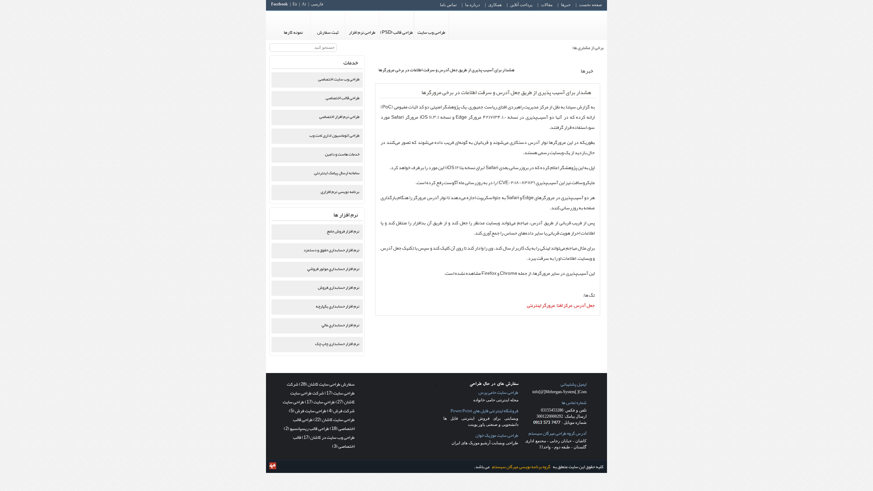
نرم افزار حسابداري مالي (340, 325)
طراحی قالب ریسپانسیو (306, 428)
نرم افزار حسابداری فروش (338, 287)
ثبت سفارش (328, 32)
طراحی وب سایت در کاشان (328, 437)
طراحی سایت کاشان (334, 419)
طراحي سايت (320, 402)
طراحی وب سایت (431, 32)
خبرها (566, 4)
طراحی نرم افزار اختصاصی (339, 117)
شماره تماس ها (574, 402)
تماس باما (448, 4)
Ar (304, 4)
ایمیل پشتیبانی (574, 384)
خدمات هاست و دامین (342, 154)
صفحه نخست (590, 4)
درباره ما (472, 4)
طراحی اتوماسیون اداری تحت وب (334, 135)
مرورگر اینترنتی (541, 305)
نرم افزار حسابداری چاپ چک (337, 344)
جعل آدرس (584, 305)
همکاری (495, 4)
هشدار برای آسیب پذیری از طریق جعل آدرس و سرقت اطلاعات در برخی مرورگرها (506, 92)
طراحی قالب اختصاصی (342, 98)
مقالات (546, 4)
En (295, 4)
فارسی (317, 4)
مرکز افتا (564, 305)
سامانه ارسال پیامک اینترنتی (336, 173)
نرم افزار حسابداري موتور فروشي (333, 269)
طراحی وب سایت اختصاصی (338, 79)
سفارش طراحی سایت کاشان (327, 384)
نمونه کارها (293, 32)
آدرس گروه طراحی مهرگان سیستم (558, 433)
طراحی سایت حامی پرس (498, 392)
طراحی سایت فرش (307, 410)
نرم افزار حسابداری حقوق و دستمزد (331, 250)
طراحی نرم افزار (362, 32)
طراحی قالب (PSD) (396, 32)
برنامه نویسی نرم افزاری (340, 192)
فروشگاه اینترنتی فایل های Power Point (484, 410)
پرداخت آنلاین (521, 4)
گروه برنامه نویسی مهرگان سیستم (521, 466)
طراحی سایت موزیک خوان (496, 435)
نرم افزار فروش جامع (343, 231)
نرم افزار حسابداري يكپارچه (337, 306)
